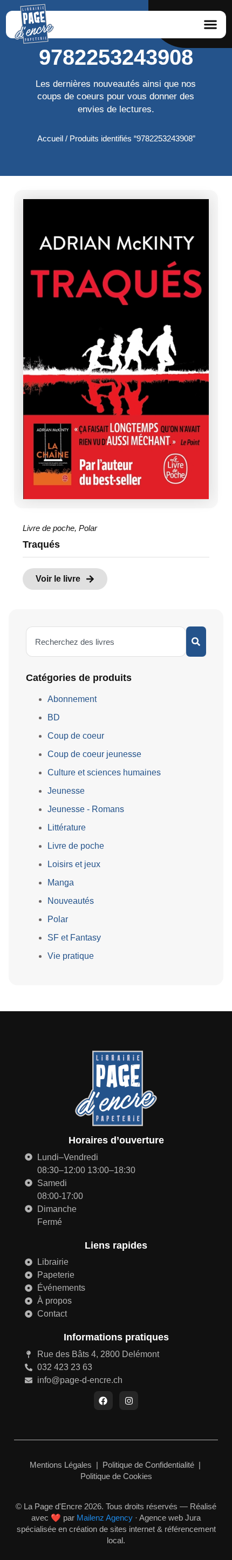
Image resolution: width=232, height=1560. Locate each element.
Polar (88, 528)
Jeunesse (66, 790)
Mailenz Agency (105, 1517)
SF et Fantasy (74, 937)
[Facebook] (103, 1400)
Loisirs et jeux (73, 864)
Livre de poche (48, 528)
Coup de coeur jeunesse (94, 754)
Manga (60, 882)
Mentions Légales (62, 1464)
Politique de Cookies (116, 1476)
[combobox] (106, 641)
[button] (210, 24)
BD (53, 717)
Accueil (50, 138)
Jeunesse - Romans (85, 809)
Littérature (66, 827)
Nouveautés (70, 900)
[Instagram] (128, 1400)
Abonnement (72, 699)
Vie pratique (70, 955)
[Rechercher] (196, 641)
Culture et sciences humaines (104, 772)
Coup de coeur (75, 735)
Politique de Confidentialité (149, 1464)
